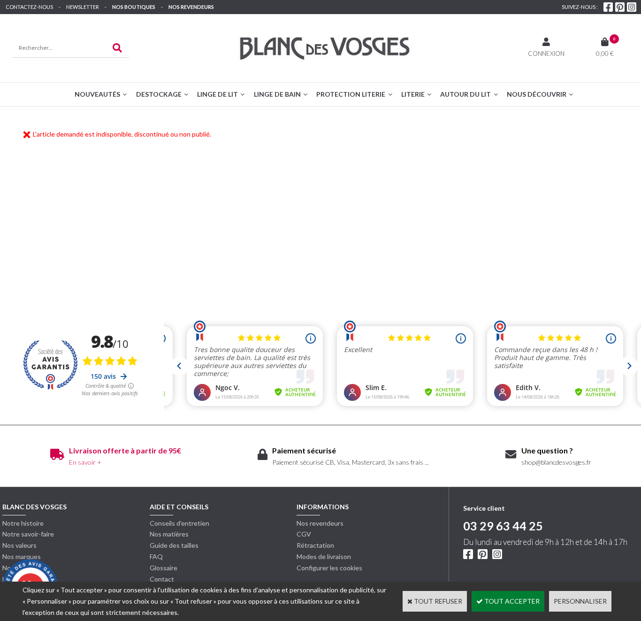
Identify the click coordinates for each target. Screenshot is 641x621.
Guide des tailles (174, 545)
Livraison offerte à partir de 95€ (125, 450)
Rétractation (315, 545)
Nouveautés (97, 94)
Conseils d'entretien (179, 523)
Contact (162, 579)
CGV (304, 534)
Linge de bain (277, 94)
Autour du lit (465, 94)
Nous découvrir (536, 94)
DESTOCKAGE (159, 94)
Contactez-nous (29, 7)
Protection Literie (350, 94)
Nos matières (169, 534)
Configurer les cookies (329, 568)
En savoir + (85, 462)
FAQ (156, 556)
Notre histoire (23, 523)
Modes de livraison (324, 556)
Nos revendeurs (191, 7)
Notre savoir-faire (28, 534)
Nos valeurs (19, 545)
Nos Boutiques (133, 7)
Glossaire (163, 568)
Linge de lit (217, 94)
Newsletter (82, 7)
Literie (413, 94)
